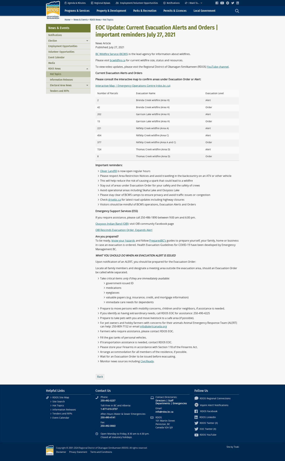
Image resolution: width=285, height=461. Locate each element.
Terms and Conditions (101, 452)
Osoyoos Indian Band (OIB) (111, 223)
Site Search (58, 401)
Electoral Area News (61, 85)
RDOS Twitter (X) (209, 423)
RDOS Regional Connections (215, 398)
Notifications (173, 3)
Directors (161, 400)
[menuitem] (75, 3)
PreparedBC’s (157, 240)
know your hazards (123, 240)
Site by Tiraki (233, 447)
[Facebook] (217, 2)
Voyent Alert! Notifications (214, 405)
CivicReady (147, 361)
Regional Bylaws (102, 3)
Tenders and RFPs (59, 90)
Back (100, 376)
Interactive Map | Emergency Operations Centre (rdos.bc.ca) (132, 85)
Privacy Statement (78, 452)
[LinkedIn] (237, 2)
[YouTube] (222, 2)
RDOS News (95, 19)
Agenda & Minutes (77, 3)
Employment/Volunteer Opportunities (139, 3)
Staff (170, 400)
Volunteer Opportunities (61, 51)
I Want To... (194, 3)
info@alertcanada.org (153, 326)
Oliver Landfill (108, 171)
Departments (163, 403)
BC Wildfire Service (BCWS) (111, 54)
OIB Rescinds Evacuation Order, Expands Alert (123, 230)
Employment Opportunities (62, 46)
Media (51, 63)
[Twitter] (232, 2)
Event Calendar (56, 57)
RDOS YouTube (208, 434)
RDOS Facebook (208, 411)
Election (52, 40)
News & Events (81, 19)
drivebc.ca (114, 199)
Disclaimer (61, 452)
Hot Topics (55, 74)
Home (67, 19)
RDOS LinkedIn (208, 417)
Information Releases (61, 79)
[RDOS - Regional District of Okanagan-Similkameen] (53, 10)
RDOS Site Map (60, 397)
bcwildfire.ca (117, 60)
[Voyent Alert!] (227, 2)
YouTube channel (218, 66)
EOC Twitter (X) (208, 429)
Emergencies (180, 403)
